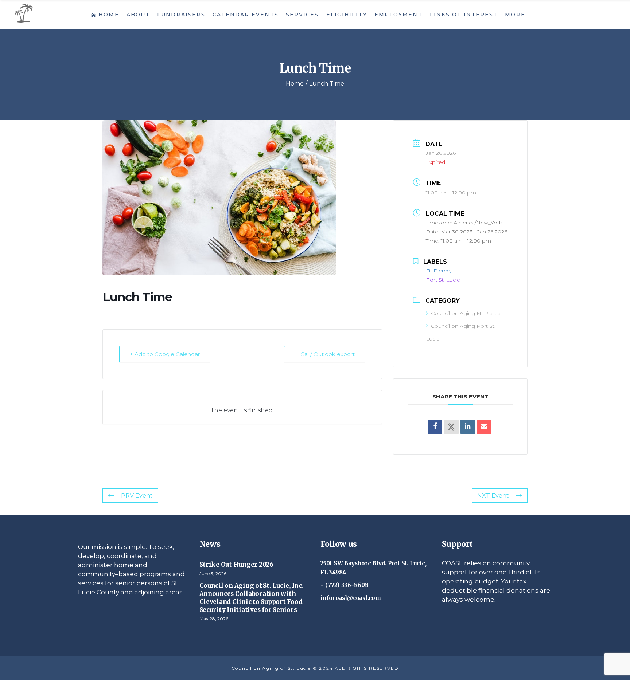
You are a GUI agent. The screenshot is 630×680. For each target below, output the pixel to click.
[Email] (484, 427)
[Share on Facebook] (435, 427)
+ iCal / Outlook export (325, 354)
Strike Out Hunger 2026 (236, 565)
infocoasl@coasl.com (350, 597)
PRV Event (137, 495)
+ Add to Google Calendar (165, 354)
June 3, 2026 (212, 573)
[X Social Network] (451, 427)
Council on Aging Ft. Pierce (466, 313)
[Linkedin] (467, 427)
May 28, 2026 (213, 618)
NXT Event (493, 495)
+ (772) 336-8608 (344, 585)
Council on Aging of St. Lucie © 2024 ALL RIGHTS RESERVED (315, 668)
